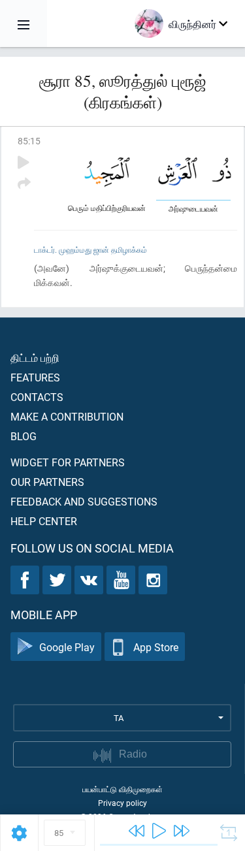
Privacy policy (122, 802)
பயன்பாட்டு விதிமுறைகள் (122, 789)
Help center (43, 521)
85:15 (29, 141)
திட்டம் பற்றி (34, 357)
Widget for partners (67, 462)
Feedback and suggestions (83, 501)
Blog (23, 436)
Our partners (47, 482)
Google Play (67, 647)
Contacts (36, 397)
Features (35, 377)
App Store (155, 647)
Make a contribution (66, 416)
